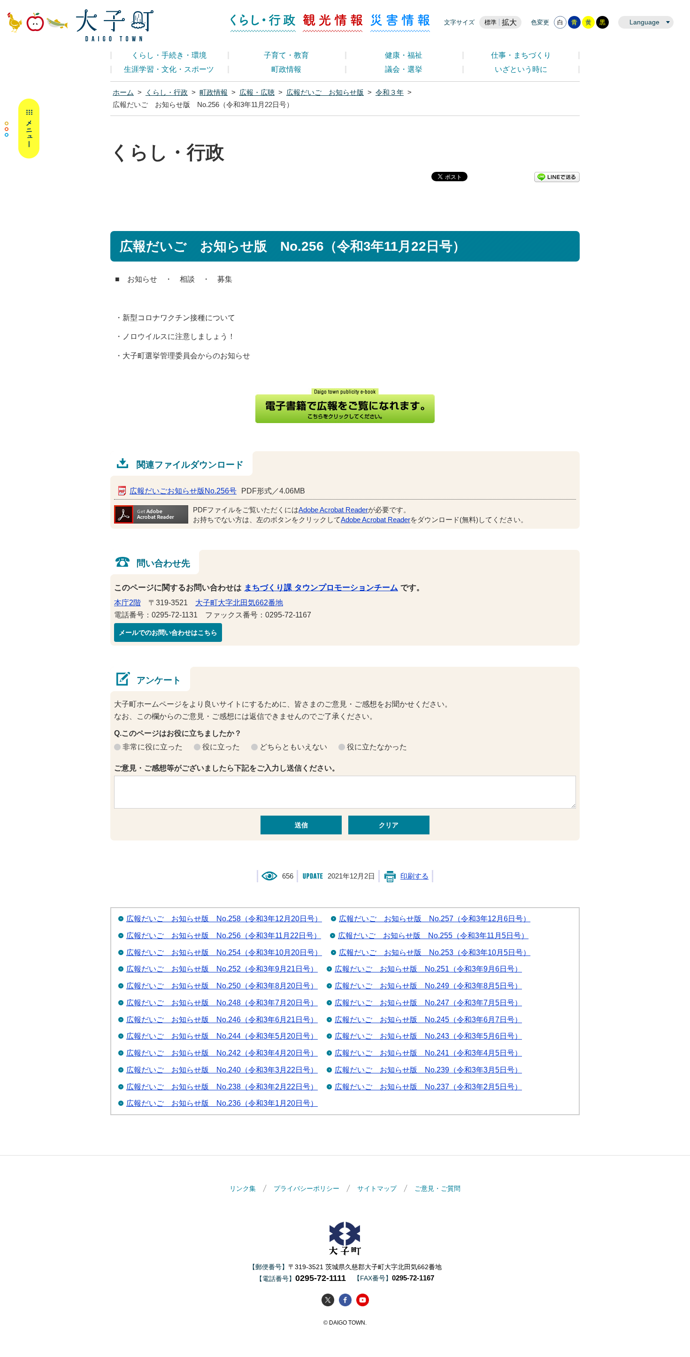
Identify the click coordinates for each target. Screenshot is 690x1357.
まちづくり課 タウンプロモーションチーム (321, 587)
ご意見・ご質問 (437, 1188)
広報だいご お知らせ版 (325, 92)
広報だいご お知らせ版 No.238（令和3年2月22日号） (222, 1087)
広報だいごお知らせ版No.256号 (183, 491)
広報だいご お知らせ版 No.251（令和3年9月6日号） (428, 969)
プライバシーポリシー (306, 1188)
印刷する (414, 876)
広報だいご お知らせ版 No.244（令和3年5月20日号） (222, 1036)
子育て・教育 (286, 55)
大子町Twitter (328, 1300)
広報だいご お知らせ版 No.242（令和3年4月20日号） (222, 1053)
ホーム (123, 92)
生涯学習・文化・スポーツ (169, 69)
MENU (22, 129)
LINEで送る (557, 177)
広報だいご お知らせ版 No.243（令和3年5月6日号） (428, 1036)
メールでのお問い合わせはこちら (168, 632)
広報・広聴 (257, 92)
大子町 (345, 1238)
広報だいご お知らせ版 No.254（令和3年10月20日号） (224, 952)
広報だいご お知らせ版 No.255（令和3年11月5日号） (433, 936)
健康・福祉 (403, 55)
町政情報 (286, 69)
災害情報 (400, 23)
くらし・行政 (263, 23)
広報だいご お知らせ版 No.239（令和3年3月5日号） (428, 1070)
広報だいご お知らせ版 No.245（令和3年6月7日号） (428, 1020)
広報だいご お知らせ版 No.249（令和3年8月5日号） (428, 986)
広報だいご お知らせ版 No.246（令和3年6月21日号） (222, 1020)
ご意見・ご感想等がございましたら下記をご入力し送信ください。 (226, 768)
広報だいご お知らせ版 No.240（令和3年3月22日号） (222, 1070)
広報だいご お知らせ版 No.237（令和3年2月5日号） (428, 1087)
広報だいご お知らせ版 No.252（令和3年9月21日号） (222, 969)
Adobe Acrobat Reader (333, 510)
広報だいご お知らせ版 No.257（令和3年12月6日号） (434, 919)
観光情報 (333, 23)
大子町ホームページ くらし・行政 (80, 25)
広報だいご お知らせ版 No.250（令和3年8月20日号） (222, 986)
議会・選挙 (403, 69)
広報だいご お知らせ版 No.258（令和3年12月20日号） (224, 919)
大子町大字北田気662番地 (239, 603)
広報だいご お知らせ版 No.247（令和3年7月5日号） (428, 1003)
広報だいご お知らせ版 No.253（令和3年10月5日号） (434, 952)
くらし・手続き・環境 (169, 55)
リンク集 (243, 1188)
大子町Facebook (345, 1300)
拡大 (509, 22)
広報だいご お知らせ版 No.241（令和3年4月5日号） (428, 1053)
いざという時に (521, 69)
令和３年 (390, 92)
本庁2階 (127, 603)
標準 (490, 22)
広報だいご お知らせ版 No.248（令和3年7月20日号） (222, 1003)
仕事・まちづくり (521, 55)
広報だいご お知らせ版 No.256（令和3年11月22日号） (223, 936)
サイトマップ (377, 1188)
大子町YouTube (362, 1300)
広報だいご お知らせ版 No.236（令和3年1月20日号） (222, 1103)
